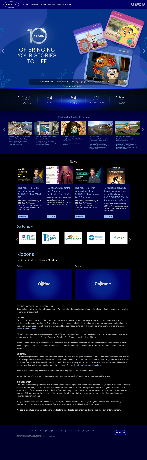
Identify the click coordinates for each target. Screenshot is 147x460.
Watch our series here (26, 328)
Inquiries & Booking (71, 431)
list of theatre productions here (87, 365)
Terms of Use (92, 431)
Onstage (33, 4)
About (24, 4)
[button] (44, 283)
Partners (51, 4)
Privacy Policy (82, 431)
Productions (19, 431)
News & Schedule (63, 4)
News (58, 431)
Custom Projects (40, 431)
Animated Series (29, 431)
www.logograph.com (50, 436)
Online (42, 4)
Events (63, 431)
